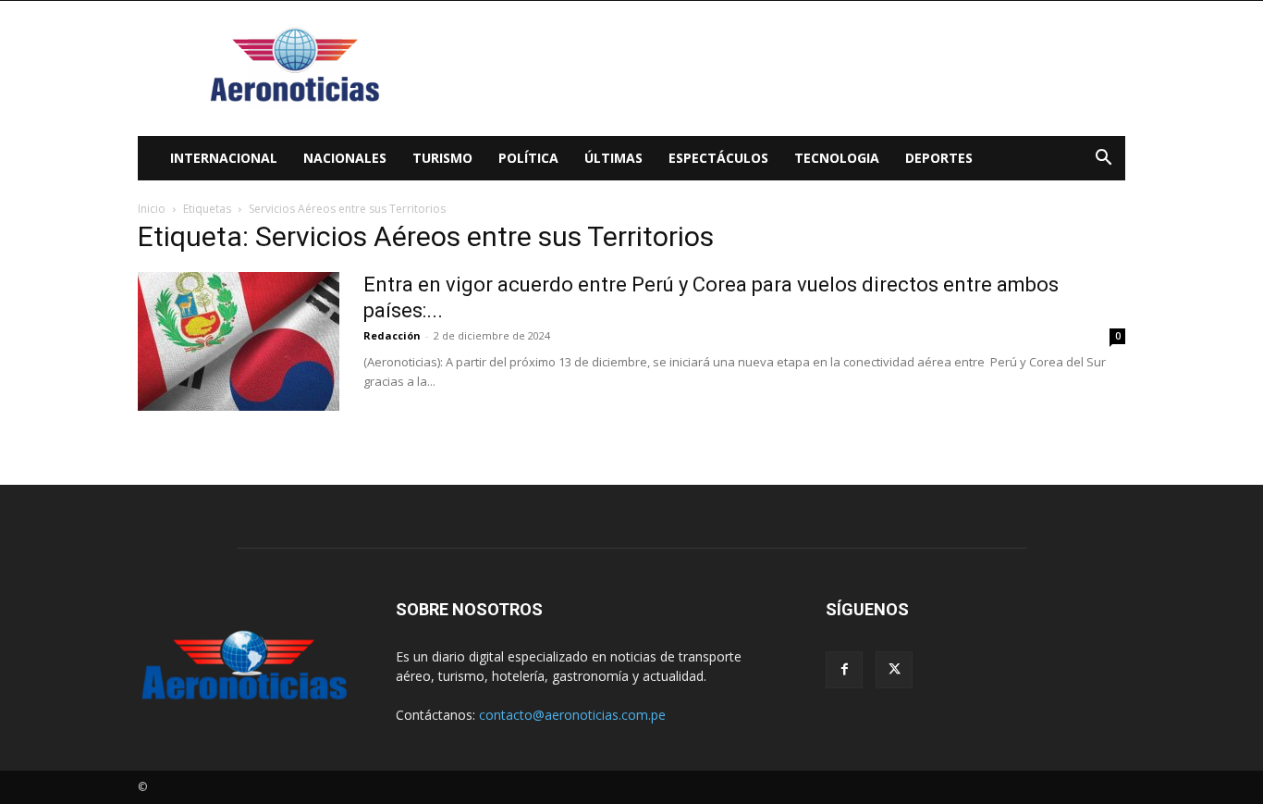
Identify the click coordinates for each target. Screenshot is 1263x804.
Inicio (152, 208)
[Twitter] (894, 669)
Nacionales (344, 158)
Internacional (223, 158)
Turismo (442, 158)
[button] (1103, 159)
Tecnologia (836, 158)
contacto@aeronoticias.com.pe (572, 715)
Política (528, 158)
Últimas (613, 158)
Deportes (939, 158)
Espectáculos (718, 158)
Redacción (392, 335)
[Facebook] (844, 669)
